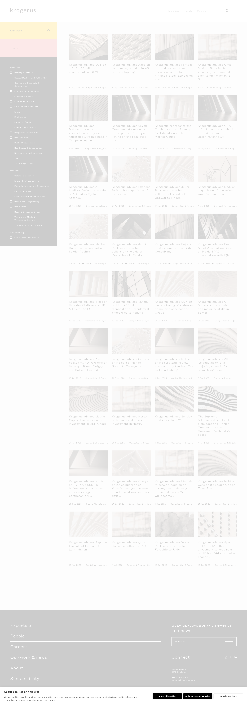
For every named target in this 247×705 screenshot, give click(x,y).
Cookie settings (228, 696)
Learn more (49, 700)
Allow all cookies (167, 696)
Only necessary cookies (197, 696)
